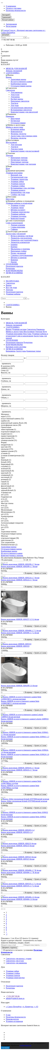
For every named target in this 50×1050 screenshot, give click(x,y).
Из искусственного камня (21, 82)
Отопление (5, 982)
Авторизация (11, 24)
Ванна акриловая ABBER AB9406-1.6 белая (19, 899)
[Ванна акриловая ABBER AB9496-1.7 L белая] (21, 631)
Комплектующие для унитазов (23, 164)
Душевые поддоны (18, 216)
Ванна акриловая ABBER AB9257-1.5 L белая (20, 619)
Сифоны (14, 229)
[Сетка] (2, 562)
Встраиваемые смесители (21, 110)
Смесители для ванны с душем (18, 959)
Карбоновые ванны (19, 84)
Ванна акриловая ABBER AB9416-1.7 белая (19, 770)
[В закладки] (2, 576)
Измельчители (16, 131)
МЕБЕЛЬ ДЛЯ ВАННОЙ (16, 68)
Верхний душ (16, 175)
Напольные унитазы (19, 158)
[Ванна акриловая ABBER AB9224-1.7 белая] (20, 578)
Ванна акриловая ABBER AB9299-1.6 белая (19, 686)
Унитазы (9, 155)
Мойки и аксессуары (14, 127)
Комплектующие (18, 218)
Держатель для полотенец (21, 238)
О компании (11, 6)
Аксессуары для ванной (16, 234)
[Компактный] (7, 562)
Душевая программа (14, 173)
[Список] (4, 562)
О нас (8, 1015)
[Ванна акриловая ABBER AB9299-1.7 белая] (20, 564)
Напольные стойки (18, 251)
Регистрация (11, 26)
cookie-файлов (25, 1045)
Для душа (15, 105)
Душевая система (19, 329)
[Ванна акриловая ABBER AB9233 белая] (18, 843)
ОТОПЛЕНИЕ (12, 264)
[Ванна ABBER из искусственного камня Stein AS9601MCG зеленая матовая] (25, 699)
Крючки (14, 247)
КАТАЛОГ (5, 35)
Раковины (10, 116)
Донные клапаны (18, 225)
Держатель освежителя (20, 242)
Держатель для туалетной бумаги (24, 240)
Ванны (9, 77)
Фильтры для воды (18, 134)
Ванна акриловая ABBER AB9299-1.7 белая (19, 566)
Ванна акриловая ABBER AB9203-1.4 (16, 832)
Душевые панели (18, 184)
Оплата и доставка (13, 8)
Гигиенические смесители (21, 108)
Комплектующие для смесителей (24, 112)
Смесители (10, 90)
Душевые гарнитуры (19, 179)
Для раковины (16, 92)
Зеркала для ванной (14, 71)
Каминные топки (33, 351)
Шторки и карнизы (19, 258)
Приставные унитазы (19, 162)
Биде (8, 168)
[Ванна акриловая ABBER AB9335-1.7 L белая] (21, 884)
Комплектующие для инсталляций (25, 151)
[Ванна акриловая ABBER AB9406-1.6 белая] (20, 897)
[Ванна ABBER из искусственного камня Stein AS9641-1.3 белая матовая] (25, 734)
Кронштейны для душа (20, 192)
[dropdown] (2, 2)
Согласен (5, 1048)
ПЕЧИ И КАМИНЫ (14, 273)
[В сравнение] (4, 576)
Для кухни (15, 95)
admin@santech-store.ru (15, 998)
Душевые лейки (17, 181)
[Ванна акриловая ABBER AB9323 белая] (18, 857)
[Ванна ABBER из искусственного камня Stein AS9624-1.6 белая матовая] (25, 752)
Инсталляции (11, 142)
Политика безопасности (16, 10)
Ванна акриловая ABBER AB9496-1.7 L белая (20, 633)
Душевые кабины (18, 214)
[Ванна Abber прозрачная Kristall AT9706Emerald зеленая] (25, 799)
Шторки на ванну (18, 210)
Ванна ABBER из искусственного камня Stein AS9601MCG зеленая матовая (20, 702)
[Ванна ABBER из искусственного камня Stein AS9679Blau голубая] (25, 783)
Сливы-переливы (18, 227)
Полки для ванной (18, 253)
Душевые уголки (18, 205)
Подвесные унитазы (19, 160)
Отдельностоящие (18, 123)
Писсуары (10, 199)
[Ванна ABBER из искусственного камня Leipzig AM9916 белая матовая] (25, 717)
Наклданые (15, 118)
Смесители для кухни (15, 961)
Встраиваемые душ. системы (23, 188)
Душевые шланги (18, 190)
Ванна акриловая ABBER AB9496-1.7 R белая (20, 872)
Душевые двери (17, 208)
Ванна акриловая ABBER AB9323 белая (17, 859)
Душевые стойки (18, 186)
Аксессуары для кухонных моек (24, 136)
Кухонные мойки (18, 129)
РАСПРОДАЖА (12, 281)
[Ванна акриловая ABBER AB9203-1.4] (17, 830)
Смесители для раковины (16, 963)
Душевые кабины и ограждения (19, 203)
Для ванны (15, 97)
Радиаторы (10, 268)
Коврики (14, 260)
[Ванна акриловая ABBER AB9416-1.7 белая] (20, 768)
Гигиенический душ (19, 177)
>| (6, 934)
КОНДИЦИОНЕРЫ (14, 271)
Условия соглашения (14, 1021)
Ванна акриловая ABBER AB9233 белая (17, 846)
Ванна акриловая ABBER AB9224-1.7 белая (19, 580)
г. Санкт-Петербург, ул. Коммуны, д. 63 (22, 1007)
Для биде (14, 103)
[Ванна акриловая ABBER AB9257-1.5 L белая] (14, 617)
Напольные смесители (20, 101)
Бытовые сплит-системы (16, 347)
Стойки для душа (18, 195)
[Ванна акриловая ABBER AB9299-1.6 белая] (14, 683)
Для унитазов (16, 145)
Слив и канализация (14, 223)
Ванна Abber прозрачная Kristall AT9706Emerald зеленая (24, 801)
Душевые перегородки (20, 212)
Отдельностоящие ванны (21, 86)
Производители (12, 1019)
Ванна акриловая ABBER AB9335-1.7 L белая (20, 886)
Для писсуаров (17, 149)
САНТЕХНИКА (13, 73)
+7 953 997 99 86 (13, 996)
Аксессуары (21, 351)
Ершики (14, 244)
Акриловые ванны (18, 79)
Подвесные (15, 121)
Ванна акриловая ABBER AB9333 (15, 646)
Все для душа (11, 287)
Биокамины (11, 351)
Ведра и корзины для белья (22, 236)
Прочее (14, 262)
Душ (3, 967)
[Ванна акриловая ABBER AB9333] (16, 644)
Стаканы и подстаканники (22, 255)
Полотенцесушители (14, 266)
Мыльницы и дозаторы (20, 249)
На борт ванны (17, 99)
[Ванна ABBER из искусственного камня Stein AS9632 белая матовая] (25, 815)
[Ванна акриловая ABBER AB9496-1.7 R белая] (21, 870)
